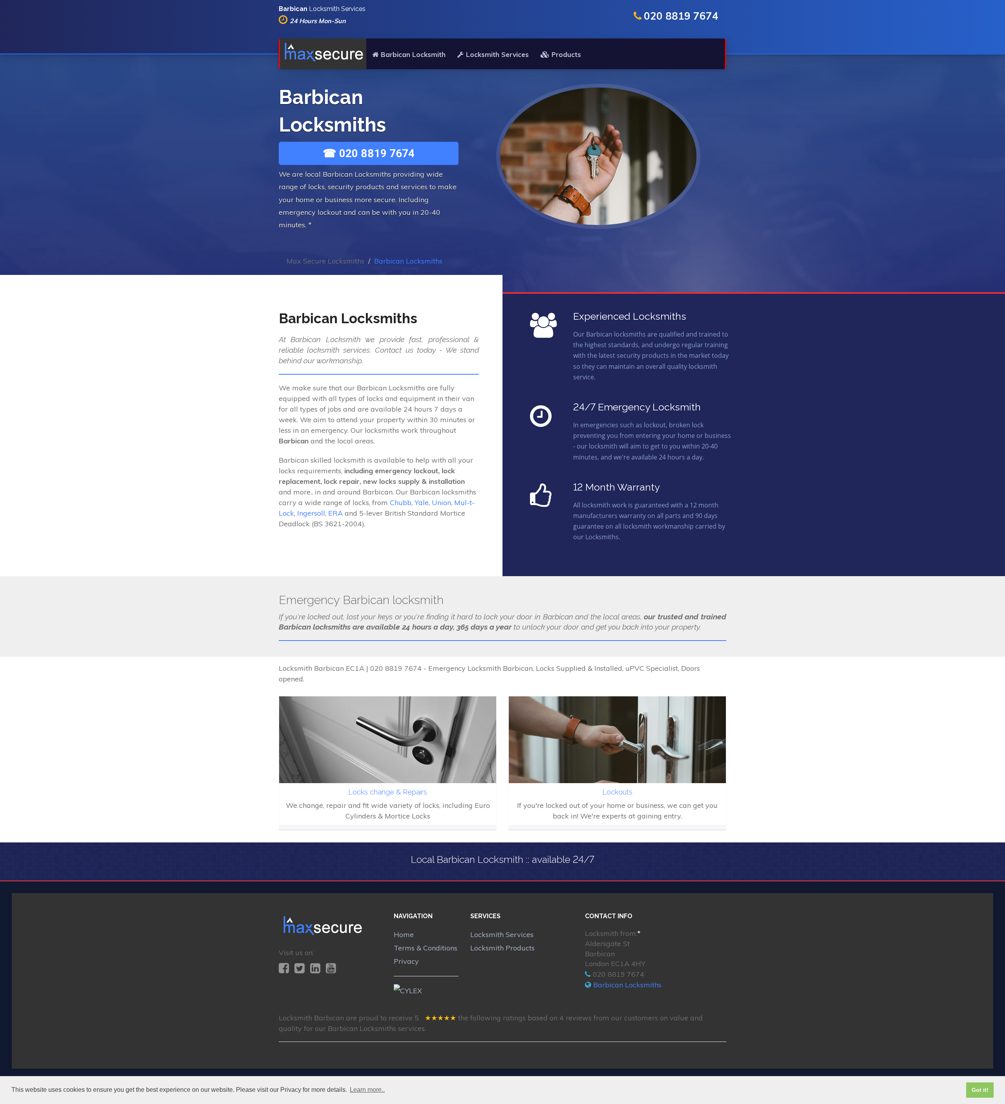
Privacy (406, 961)
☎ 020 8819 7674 (369, 153)
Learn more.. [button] (367, 1089)
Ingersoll (311, 513)
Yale (422, 502)
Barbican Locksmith (413, 54)
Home (404, 934)
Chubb (400, 502)
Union (441, 502)
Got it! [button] (980, 1090)
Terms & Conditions (425, 947)
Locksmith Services (497, 54)
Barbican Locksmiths (627, 984)
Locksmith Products (502, 947)
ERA (335, 513)
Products (566, 54)
